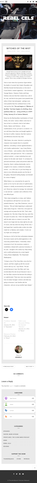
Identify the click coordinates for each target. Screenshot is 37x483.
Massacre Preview (9, 334)
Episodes (6, 431)
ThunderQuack (8, 458)
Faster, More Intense (10, 434)
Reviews (6, 446)
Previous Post (9, 366)
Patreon (27, 458)
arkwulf (18, 357)
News (18, 51)
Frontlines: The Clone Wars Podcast (16, 437)
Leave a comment (25, 51)
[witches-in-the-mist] (18, 69)
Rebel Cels (7, 443)
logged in (11, 386)
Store (19, 458)
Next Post (29, 366)
